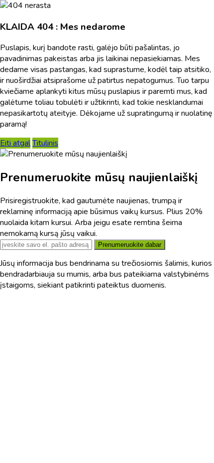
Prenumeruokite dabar (129, 244)
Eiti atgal (15, 143)
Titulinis (45, 143)
